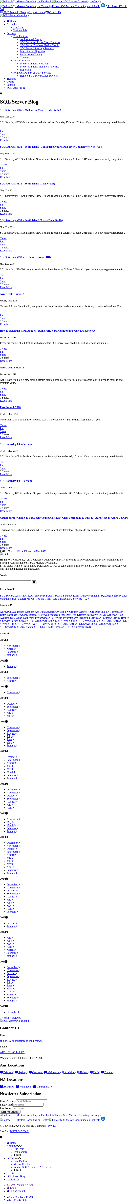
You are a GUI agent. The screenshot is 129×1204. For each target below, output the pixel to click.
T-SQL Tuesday (54, 626)
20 (36, 550)
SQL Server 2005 (43, 620)
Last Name (6, 1108)
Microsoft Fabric (22, 60)
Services (11, 33)
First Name (6, 1104)
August (11, 680)
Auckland (8, 1086)
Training (24, 57)
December (12, 789)
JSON (17, 617)
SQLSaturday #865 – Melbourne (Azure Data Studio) (30, 110)
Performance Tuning (31, 54)
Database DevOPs (17, 614)
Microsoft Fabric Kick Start (34, 63)
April (10, 807)
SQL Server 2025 (107, 623)
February (12, 651)
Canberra (37, 1072)
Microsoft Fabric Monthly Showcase (39, 66)
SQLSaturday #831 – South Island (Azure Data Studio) (31, 220)
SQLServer (6, 626)
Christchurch (43, 1086)
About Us (12, 24)
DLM (102, 614)
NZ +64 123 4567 (17, 1199)
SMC (22, 620)
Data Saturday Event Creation (73, 595)
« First (16, 550)
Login (12, 1187)
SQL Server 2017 (45, 623)
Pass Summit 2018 (10, 407)
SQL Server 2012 (110, 620)
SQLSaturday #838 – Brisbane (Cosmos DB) (25, 257)
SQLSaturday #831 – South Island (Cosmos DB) (27, 183)
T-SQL (40, 626)
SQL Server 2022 (87, 623)
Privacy (52, 1125)
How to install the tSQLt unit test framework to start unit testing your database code (47, 330)
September (13, 677)
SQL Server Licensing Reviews (37, 48)
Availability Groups (66, 611)
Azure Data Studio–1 (12, 367)
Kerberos (28, 617)
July (9, 712)
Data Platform (20, 36)
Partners (11, 84)
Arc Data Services (44, 611)
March (10, 648)
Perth (96, 1072)
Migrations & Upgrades (32, 51)
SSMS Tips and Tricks (40, 598)
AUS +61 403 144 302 (12, 1052)
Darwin (108, 1072)
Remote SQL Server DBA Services (32, 72)
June (9, 715)
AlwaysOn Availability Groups (16, 611)
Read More (6, 140)
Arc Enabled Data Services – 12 (70, 598)
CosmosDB (116, 611)
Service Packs (9, 620)
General (111, 614)
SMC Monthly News (14, 12)
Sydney (22, 1072)
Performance (42, 617)
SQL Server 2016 (24, 623)
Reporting (25, 69)
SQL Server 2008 (64, 620)
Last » (44, 550)
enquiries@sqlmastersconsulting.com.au (21, 1040)
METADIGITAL (19, 1131)
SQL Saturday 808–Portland (16, 444)
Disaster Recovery (87, 614)
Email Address (8, 1101)
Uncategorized (82, 626)
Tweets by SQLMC (10, 1017)
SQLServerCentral (24, 626)
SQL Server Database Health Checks (39, 45)
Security (106, 617)
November (13, 645)
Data (2, 614)
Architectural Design (31, 39)
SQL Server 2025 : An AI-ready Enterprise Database (28, 595)
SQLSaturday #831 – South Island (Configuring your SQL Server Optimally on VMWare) (51, 146)
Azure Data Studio (98, 611)
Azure (82, 611)
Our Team (18, 27)
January (11, 654)
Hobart (83, 1072)
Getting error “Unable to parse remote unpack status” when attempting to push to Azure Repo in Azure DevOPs (64, 517)
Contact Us (55, 12)
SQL (29, 620)
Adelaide (69, 1072)
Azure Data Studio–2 (12, 294)
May (9, 742)
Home (12, 21)
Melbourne (53, 1072)
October (11, 703)
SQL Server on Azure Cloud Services (40, 42)
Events (10, 81)
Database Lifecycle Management (46, 614)
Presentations (70, 617)
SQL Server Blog (16, 87)
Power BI (56, 617)
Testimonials (20, 30)
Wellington (25, 1086)
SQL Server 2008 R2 (87, 620)
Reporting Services (89, 617)
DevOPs (70, 614)
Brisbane (8, 1072)
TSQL (68, 626)
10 (33, 550)
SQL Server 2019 (66, 623)
